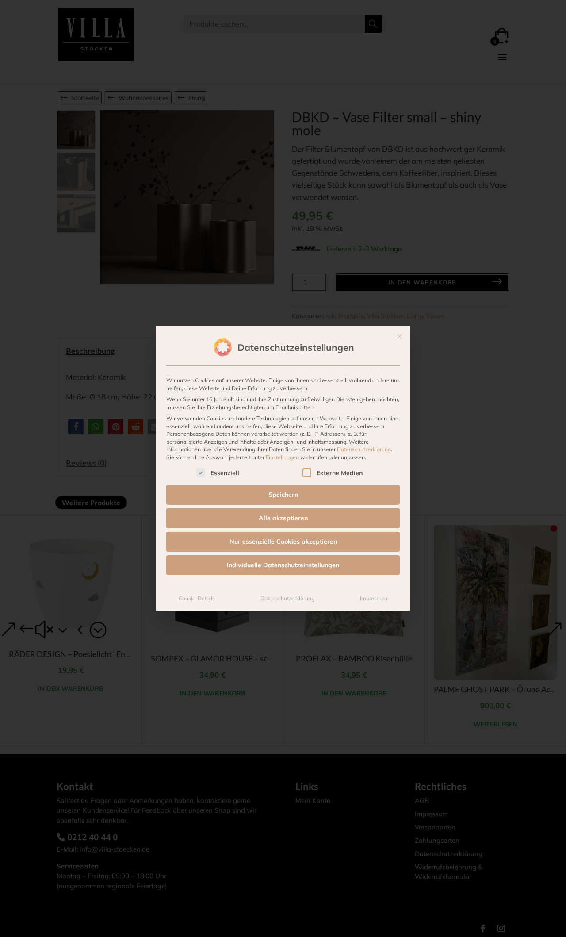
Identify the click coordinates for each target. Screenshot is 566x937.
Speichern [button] (283, 495)
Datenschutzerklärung (364, 449)
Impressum (373, 598)
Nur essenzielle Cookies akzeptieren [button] (283, 541)
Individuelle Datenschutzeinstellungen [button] (283, 565)
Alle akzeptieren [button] (283, 518)
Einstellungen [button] (282, 457)
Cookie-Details (197, 598)
